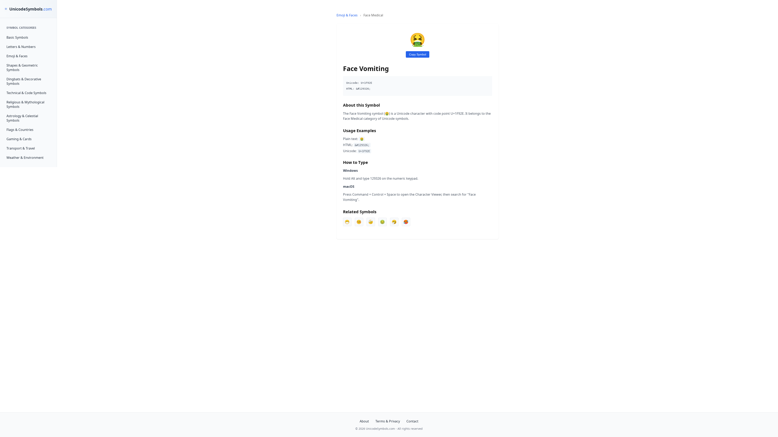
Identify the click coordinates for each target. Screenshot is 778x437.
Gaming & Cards (19, 139)
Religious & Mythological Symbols (25, 104)
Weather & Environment (25, 157)
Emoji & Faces (17, 56)
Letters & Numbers (21, 47)
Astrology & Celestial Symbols (22, 118)
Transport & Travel (20, 148)
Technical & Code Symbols (26, 93)
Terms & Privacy (387, 421)
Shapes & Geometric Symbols (22, 67)
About (364, 421)
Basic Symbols (17, 37)
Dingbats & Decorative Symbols (23, 81)
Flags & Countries (19, 129)
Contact (412, 421)
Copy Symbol (417, 54)
